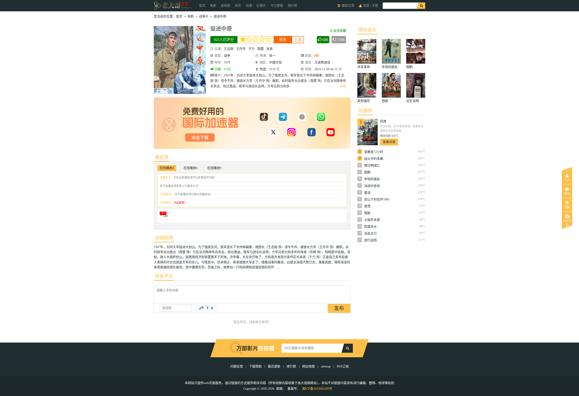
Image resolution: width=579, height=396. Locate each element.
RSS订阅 (343, 366)
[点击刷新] (206, 308)
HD (165, 216)
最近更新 (274, 366)
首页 (202, 5)
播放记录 (348, 5)
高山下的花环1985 (376, 199)
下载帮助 (255, 366)
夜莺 (367, 206)
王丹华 (241, 49)
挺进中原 (220, 16)
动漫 (249, 5)
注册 (375, 5)
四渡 (383, 121)
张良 (269, 49)
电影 (213, 5)
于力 (251, 49)
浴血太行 (370, 233)
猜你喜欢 (367, 29)
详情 (343, 86)
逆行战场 (370, 240)
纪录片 (261, 5)
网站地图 (308, 366)
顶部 (567, 207)
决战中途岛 (372, 186)
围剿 (367, 172)
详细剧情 (164, 237)
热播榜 (365, 110)
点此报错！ (180, 202)
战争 (227, 55)
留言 (567, 193)
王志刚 (228, 49)
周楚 (260, 49)
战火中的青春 (373, 158)
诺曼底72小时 (373, 152)
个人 (567, 180)
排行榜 (292, 5)
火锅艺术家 (372, 220)
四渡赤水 (370, 226)
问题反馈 (237, 366)
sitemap (326, 366)
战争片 (204, 16)
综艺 (238, 5)
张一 (272, 55)
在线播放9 (214, 168)
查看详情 (389, 142)
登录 (366, 5)
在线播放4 (167, 168)
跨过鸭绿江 (372, 165)
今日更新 (277, 5)
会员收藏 (339, 30)
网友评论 (164, 276)
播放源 (161, 157)
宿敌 (367, 213)
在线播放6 (190, 168)
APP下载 (567, 222)
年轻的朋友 (372, 179)
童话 (367, 192)
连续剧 (225, 5)
